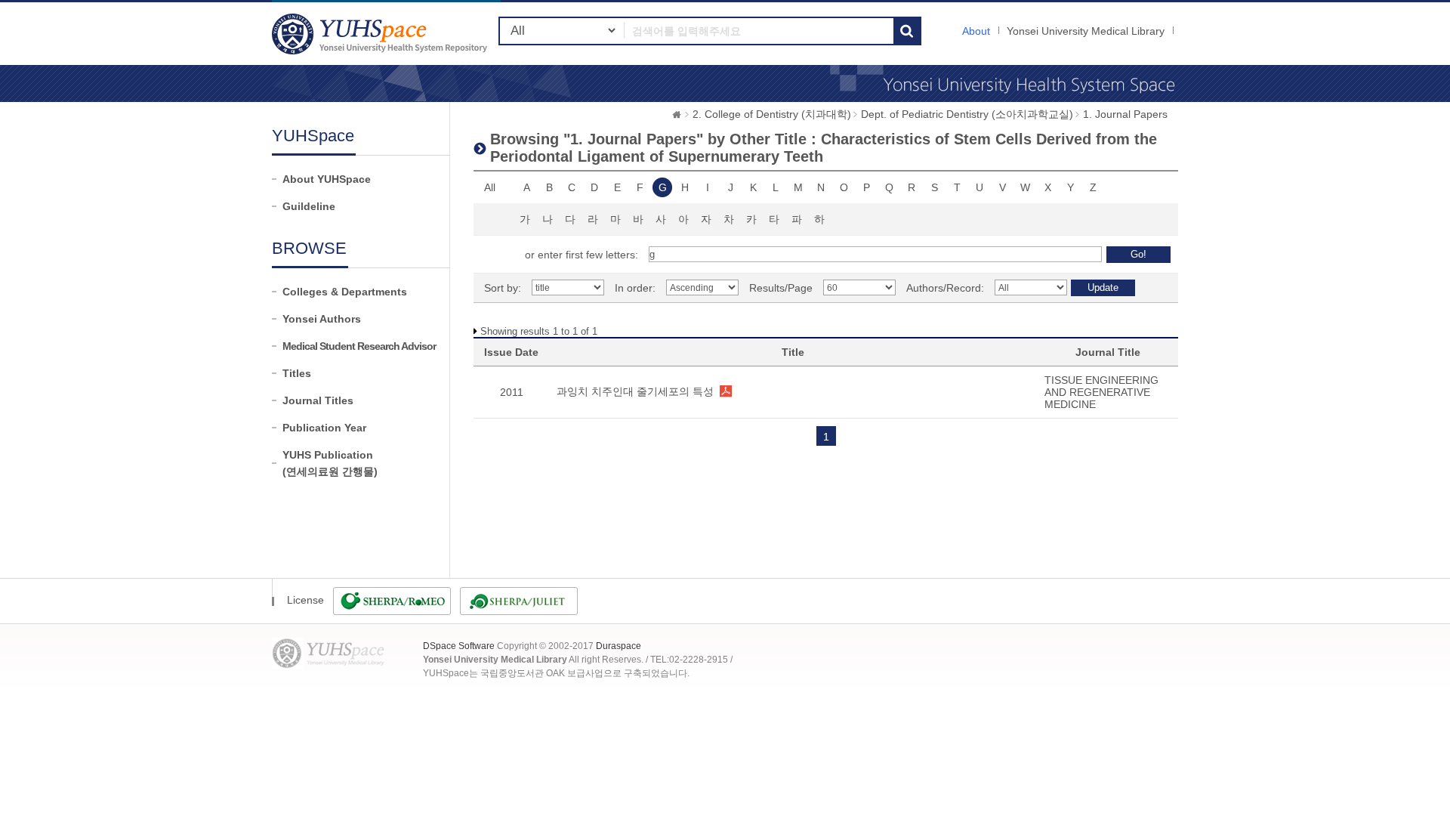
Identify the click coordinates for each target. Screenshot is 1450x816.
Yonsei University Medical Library (1086, 31)
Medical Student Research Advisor (359, 346)
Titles (296, 373)
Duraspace (618, 646)
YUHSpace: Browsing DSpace (381, 33)
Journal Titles (317, 400)
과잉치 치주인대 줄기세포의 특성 (635, 391)
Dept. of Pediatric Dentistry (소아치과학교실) (967, 114)
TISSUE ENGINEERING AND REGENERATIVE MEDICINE (1101, 392)
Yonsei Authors (321, 319)
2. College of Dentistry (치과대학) (772, 114)
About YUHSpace (326, 179)
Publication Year (324, 428)
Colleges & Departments (344, 292)
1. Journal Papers (1125, 114)
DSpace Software (459, 646)
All (489, 187)
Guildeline (308, 206)
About (976, 31)
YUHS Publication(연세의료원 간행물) (330, 463)
